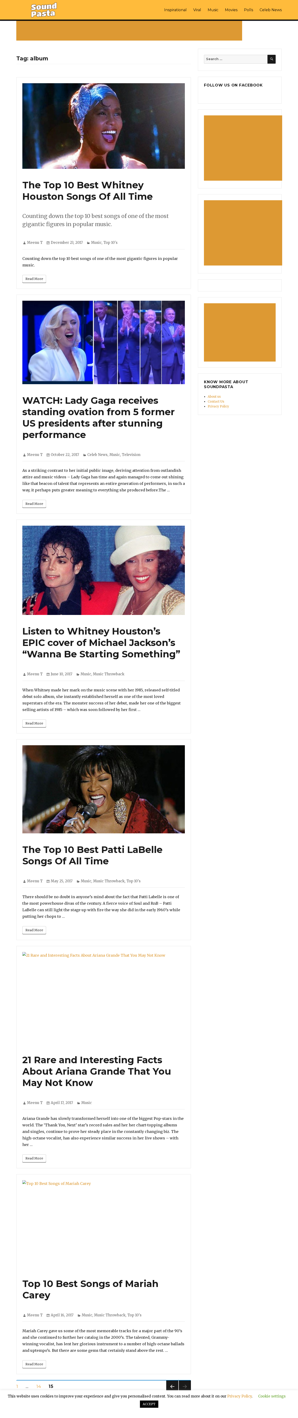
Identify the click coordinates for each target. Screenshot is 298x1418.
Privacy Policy (218, 406)
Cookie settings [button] (272, 1396)
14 (40, 1386)
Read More (34, 279)
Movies (231, 10)
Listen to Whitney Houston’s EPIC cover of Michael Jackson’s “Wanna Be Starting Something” (101, 642)
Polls (248, 10)
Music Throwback (108, 674)
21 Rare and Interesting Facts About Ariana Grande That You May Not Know (96, 1071)
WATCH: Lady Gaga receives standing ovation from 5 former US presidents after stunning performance (98, 417)
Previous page (172, 1392)
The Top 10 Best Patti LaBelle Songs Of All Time (92, 855)
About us (214, 397)
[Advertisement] (130, 30)
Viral (197, 10)
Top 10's (110, 242)
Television (131, 454)
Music (213, 10)
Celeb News (271, 10)
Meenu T (35, 242)
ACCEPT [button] (149, 1404)
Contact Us (216, 402)
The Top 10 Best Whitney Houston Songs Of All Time (87, 190)
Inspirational (175, 10)
